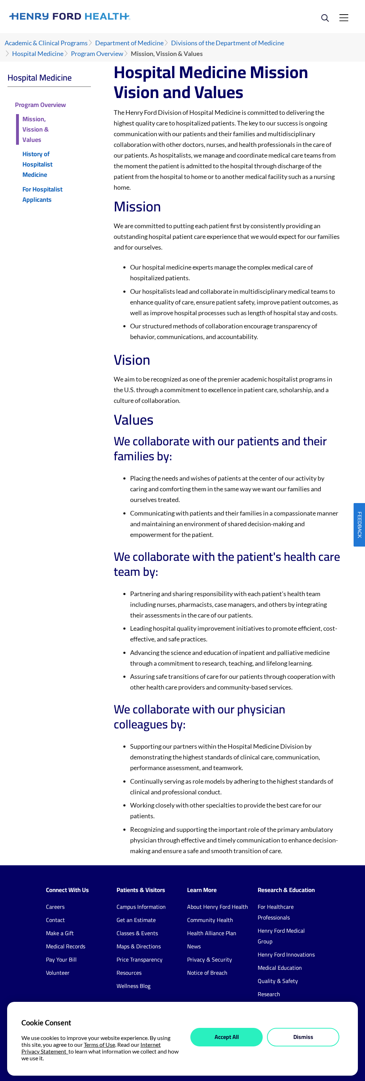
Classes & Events (137, 933)
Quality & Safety (278, 980)
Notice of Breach (207, 972)
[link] (95, 16)
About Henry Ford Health (217, 906)
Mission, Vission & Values (35, 129)
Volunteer (58, 972)
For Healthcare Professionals (276, 912)
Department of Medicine (129, 43)
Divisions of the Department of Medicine (227, 43)
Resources (129, 972)
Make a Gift (60, 933)
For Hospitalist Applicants (42, 194)
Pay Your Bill (61, 959)
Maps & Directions (139, 946)
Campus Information (141, 906)
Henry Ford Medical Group (281, 936)
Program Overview (97, 53)
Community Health (210, 920)
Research (269, 994)
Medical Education (280, 967)
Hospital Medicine (37, 53)
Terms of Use (99, 1044)
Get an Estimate (136, 920)
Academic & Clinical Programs (46, 43)
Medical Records (65, 946)
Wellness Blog (133, 985)
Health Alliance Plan (211, 933)
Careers (55, 906)
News (194, 946)
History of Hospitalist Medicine (37, 164)
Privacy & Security (209, 959)
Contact (55, 920)
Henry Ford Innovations (286, 954)
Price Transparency (140, 959)
